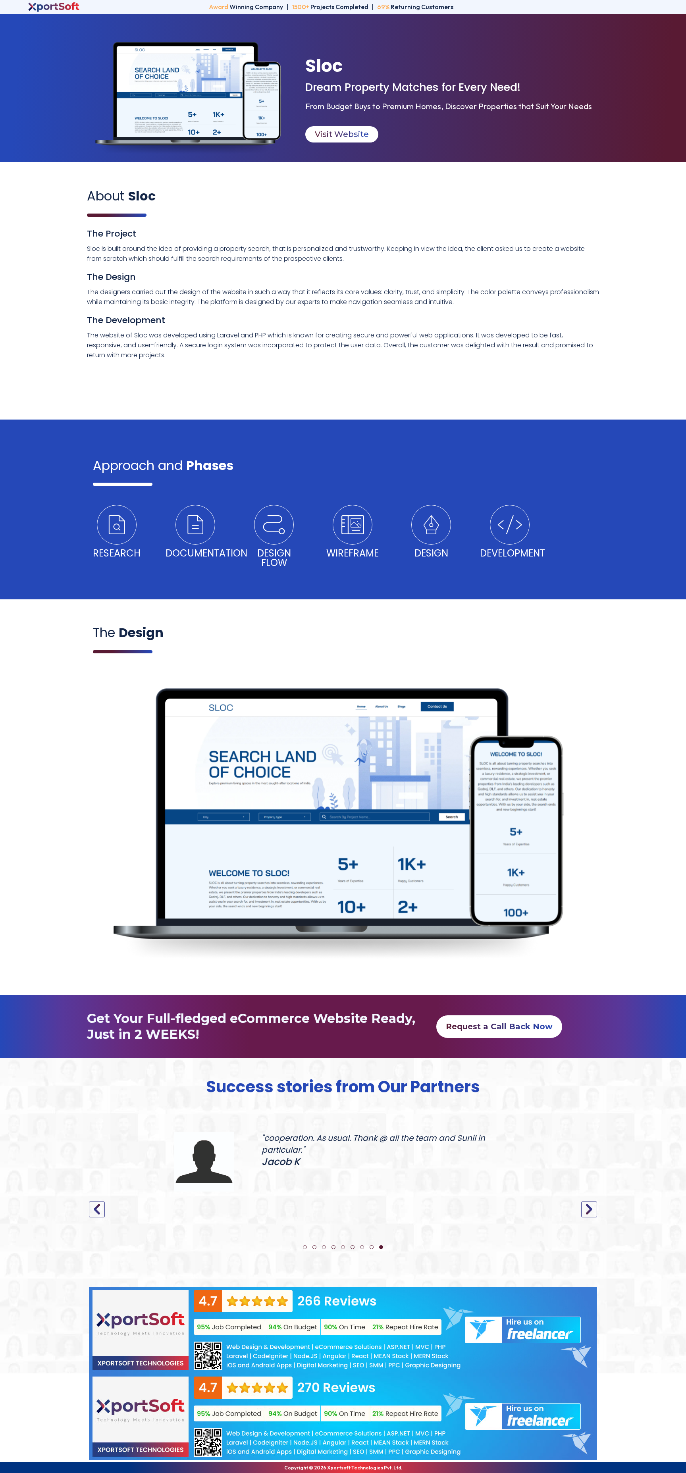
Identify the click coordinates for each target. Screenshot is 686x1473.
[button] (305, 1247)
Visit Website (342, 134)
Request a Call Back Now (499, 1026)
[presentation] (97, 1209)
